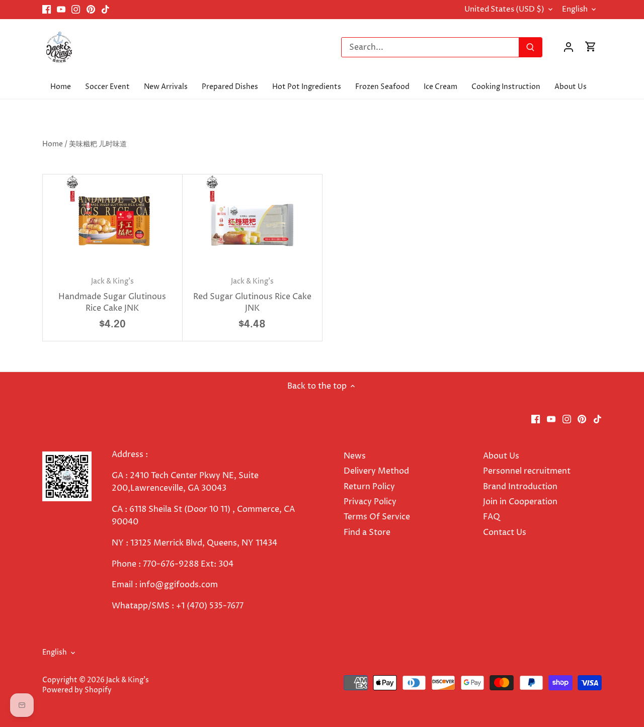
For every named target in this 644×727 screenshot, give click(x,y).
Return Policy (369, 486)
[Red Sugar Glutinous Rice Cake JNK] (252, 220)
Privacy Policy (370, 501)
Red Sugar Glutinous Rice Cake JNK (252, 295)
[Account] (568, 47)
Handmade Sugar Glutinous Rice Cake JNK (112, 295)
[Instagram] (75, 9)
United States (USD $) (504, 9)
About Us (501, 456)
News (355, 456)
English (575, 9)
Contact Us (504, 532)
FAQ (491, 516)
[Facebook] (46, 9)
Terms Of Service (377, 516)
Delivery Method (376, 471)
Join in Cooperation (520, 501)
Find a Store (367, 532)
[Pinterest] (91, 9)
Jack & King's (127, 680)
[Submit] (530, 47)
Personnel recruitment (527, 471)
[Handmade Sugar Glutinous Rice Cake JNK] (112, 220)
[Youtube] (61, 9)
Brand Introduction (521, 486)
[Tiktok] (105, 9)
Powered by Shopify (77, 690)
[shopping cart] (591, 47)
